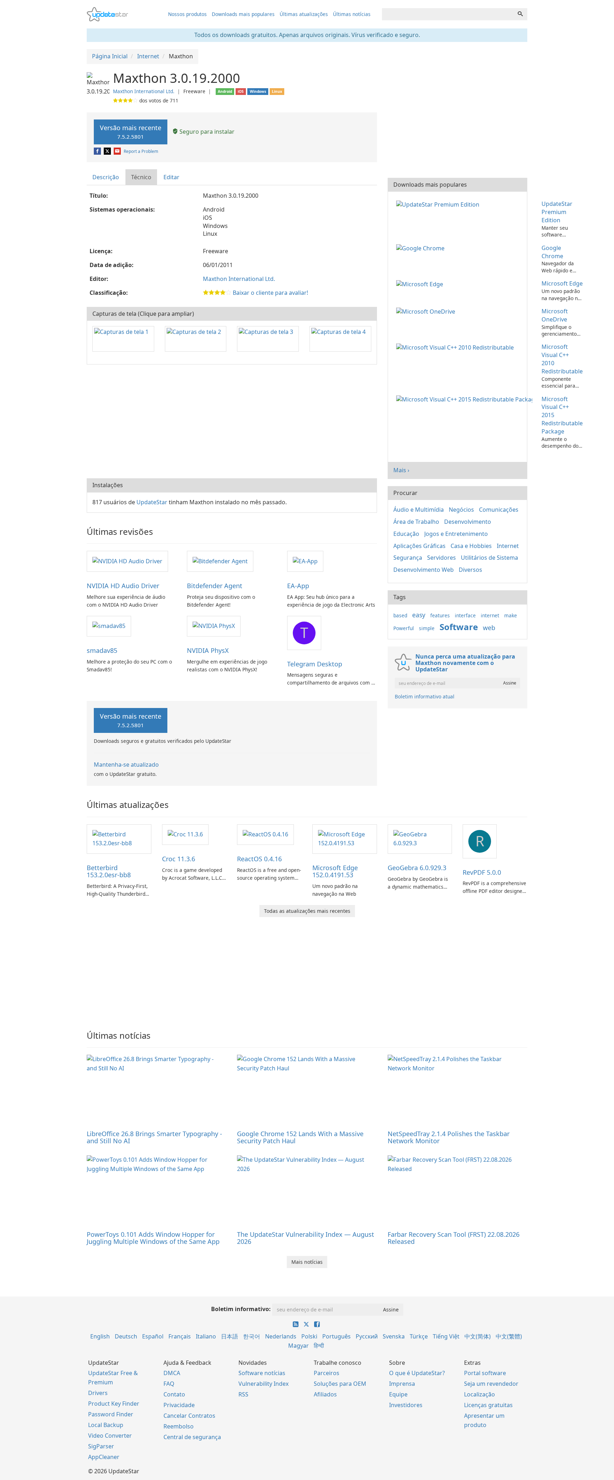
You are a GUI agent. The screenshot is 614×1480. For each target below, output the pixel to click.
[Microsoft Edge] (421, 283)
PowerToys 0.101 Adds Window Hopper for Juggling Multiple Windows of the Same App (153, 1238)
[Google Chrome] (421, 248)
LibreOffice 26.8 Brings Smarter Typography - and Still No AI (154, 1137)
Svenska (394, 1336)
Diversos (470, 570)
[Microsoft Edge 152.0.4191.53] (344, 838)
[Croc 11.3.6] (185, 834)
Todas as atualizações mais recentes (307, 910)
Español (152, 1336)
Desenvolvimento (467, 522)
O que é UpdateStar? (417, 1373)
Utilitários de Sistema (489, 557)
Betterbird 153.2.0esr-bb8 (109, 871)
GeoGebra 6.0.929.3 (417, 867)
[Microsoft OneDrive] (427, 311)
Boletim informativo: (241, 1309)
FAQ (168, 1384)
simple (427, 628)
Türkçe (419, 1336)
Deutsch (126, 1336)
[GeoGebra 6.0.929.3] (420, 838)
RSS (243, 1394)
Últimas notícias (352, 14)
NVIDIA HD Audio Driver (123, 585)
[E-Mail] (118, 151)
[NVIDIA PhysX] (214, 626)
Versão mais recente (130, 131)
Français (179, 1336)
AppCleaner (103, 1457)
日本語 (229, 1336)
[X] (108, 151)
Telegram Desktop (314, 664)
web (489, 627)
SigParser (101, 1446)
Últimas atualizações (304, 14)
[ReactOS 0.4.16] (265, 834)
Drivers (98, 1393)
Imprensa (402, 1384)
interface (465, 615)
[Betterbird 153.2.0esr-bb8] (119, 838)
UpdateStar (151, 502)
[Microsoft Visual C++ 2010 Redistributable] (456, 347)
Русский (367, 1336)
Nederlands (280, 1336)
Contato (174, 1394)
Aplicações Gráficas (419, 546)
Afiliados (325, 1394)
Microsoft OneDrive (555, 315)
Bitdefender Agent (214, 585)
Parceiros (326, 1373)
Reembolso (178, 1426)
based (400, 615)
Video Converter (110, 1435)
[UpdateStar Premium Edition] (439, 204)
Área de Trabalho (416, 522)
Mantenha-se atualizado (126, 764)
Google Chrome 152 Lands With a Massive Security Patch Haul (300, 1137)
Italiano (206, 1336)
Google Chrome (552, 252)
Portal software (485, 1373)
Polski (309, 1336)
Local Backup (105, 1425)
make (510, 615)
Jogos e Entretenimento (456, 534)
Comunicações (498, 509)
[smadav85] (108, 626)
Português (336, 1336)
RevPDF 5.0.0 (482, 872)
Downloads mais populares (243, 14)
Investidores (405, 1405)
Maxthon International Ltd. (143, 91)
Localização (479, 1394)
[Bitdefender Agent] (220, 561)
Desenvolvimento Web (423, 570)
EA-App (298, 585)
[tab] (106, 177)
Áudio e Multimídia (418, 509)
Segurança (407, 557)
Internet (508, 546)
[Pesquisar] (520, 14)
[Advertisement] (232, 421)
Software (459, 627)
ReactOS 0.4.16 (259, 859)
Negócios (461, 509)
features (440, 615)
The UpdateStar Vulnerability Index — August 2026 (305, 1238)
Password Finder (110, 1414)
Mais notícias (307, 1261)
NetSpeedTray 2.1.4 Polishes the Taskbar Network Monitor (449, 1137)
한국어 (251, 1336)
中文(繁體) (509, 1336)
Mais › (401, 470)
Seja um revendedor (491, 1384)
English (100, 1336)
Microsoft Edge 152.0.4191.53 (335, 871)
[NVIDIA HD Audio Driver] (127, 561)
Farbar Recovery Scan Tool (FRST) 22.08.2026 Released (453, 1238)
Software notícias (261, 1373)
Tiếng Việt (446, 1336)
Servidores (441, 557)
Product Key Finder (113, 1403)
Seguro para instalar (206, 131)
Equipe (398, 1394)
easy (418, 615)
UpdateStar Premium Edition (557, 212)
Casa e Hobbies (471, 546)
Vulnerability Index (263, 1384)
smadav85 (102, 650)
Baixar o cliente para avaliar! (270, 293)
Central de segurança (192, 1437)
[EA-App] (305, 561)
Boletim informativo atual (424, 696)
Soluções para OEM (340, 1384)
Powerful (403, 628)
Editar (171, 177)
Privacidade (179, 1405)
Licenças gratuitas (488, 1405)
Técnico (141, 177)
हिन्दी (319, 1345)
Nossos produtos (187, 14)
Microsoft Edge (562, 283)
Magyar (298, 1345)
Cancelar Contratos (189, 1416)
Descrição (105, 177)
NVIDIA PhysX (208, 650)
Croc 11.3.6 (178, 859)
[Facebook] (98, 151)
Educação (406, 534)
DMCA (171, 1373)
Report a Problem (141, 151)
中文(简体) (477, 1336)
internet (490, 615)
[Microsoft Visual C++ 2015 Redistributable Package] (465, 399)
